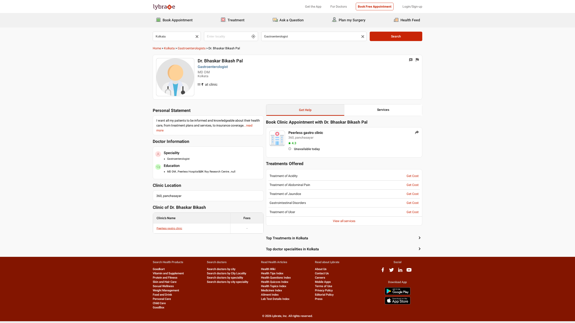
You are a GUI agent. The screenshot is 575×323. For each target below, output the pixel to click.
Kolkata (169, 48)
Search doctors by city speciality (227, 282)
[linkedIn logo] (400, 271)
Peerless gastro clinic (169, 228)
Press (319, 299)
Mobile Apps (323, 282)
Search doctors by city (221, 269)
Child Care (159, 303)
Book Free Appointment (374, 6)
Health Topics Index (273, 286)
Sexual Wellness (163, 286)
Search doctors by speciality (225, 277)
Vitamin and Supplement (168, 273)
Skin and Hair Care (165, 282)
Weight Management (166, 290)
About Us (321, 269)
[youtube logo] (409, 271)
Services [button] (383, 109)
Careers (320, 277)
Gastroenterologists (192, 48)
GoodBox (158, 307)
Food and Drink (162, 294)
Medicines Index (271, 290)
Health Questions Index (276, 277)
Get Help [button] (305, 110)
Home (157, 48)
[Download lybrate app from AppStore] (398, 303)
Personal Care (162, 299)
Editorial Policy (324, 294)
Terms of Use (323, 286)
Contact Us (322, 273)
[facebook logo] (382, 271)
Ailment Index (270, 294)
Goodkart (159, 269)
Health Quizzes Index (274, 282)
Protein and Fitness (165, 277)
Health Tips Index (272, 273)
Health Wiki (268, 269)
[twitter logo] (391, 271)
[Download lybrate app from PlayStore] (398, 294)
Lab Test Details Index (275, 299)
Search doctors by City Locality (226, 273)
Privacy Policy (324, 290)
